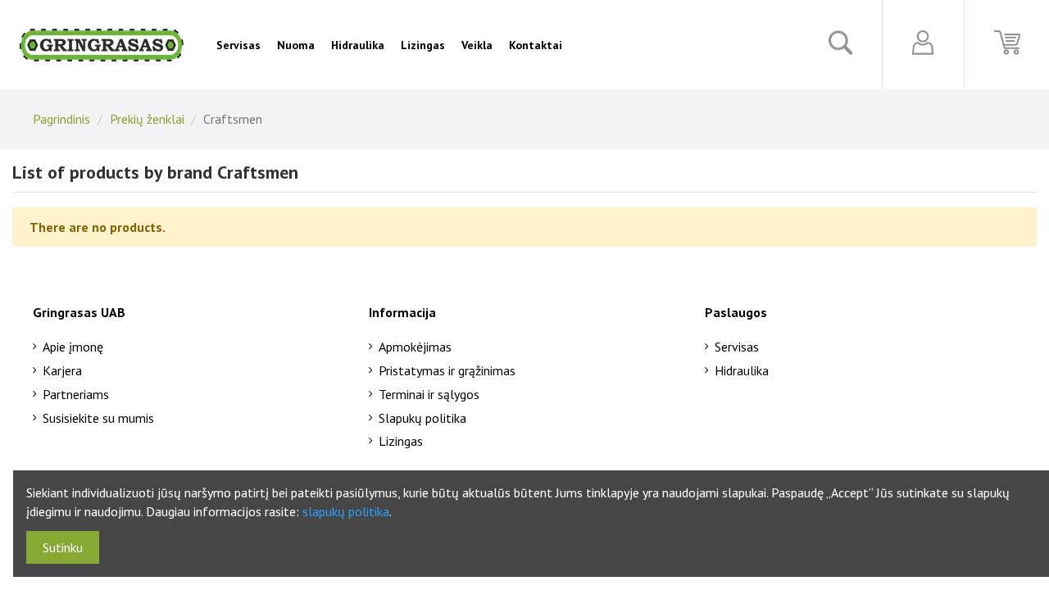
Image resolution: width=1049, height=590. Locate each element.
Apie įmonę (73, 346)
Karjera (62, 370)
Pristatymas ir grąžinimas (447, 370)
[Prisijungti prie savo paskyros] (923, 42)
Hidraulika (742, 370)
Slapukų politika (422, 418)
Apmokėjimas (415, 346)
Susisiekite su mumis (98, 418)
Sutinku (63, 547)
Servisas (737, 346)
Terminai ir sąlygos (429, 394)
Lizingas (401, 441)
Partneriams (76, 394)
